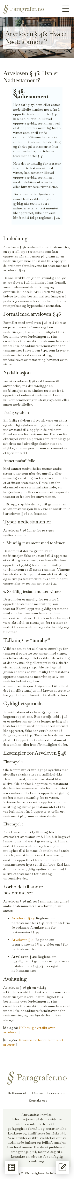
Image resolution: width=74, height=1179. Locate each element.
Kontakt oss (38, 1100)
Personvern (56, 1093)
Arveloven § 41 (23, 939)
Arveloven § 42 (23, 918)
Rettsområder (18, 1093)
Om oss (38, 1093)
